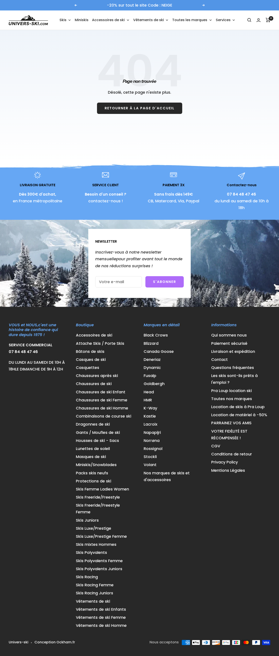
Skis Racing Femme (95, 585)
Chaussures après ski (97, 375)
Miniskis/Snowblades (96, 464)
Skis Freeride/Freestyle (98, 497)
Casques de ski (91, 359)
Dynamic (152, 367)
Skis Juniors (87, 520)
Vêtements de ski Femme (101, 617)
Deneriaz (152, 359)
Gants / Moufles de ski (98, 432)
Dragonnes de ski (93, 424)
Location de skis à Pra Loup (238, 406)
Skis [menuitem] (63, 19)
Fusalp (150, 375)
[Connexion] (258, 20)
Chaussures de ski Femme (101, 400)
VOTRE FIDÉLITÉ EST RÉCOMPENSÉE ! (229, 434)
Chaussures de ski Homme (102, 408)
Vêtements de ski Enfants (101, 609)
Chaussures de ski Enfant (100, 392)
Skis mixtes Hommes (96, 544)
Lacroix (150, 424)
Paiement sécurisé (229, 343)
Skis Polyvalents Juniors (99, 568)
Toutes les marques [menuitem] (189, 19)
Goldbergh (154, 383)
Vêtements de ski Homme (101, 625)
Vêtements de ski (93, 601)
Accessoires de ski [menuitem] (108, 19)
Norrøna (152, 440)
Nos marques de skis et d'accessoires (167, 476)
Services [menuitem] (223, 19)
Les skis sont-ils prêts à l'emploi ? (234, 379)
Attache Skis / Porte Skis (100, 343)
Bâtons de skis (90, 351)
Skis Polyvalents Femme (99, 560)
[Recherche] (249, 20)
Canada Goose (159, 351)
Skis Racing (87, 577)
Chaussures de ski (94, 383)
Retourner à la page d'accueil (140, 108)
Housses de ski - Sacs (97, 440)
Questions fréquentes (232, 367)
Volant (150, 464)
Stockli (150, 456)
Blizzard (151, 343)
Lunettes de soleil (93, 448)
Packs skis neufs (92, 473)
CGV (215, 446)
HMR (148, 400)
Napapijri (152, 432)
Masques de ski (91, 456)
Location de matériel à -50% (239, 415)
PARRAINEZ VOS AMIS (231, 423)
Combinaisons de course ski (103, 416)
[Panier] (268, 20)
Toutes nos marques (231, 398)
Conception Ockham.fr (54, 642)
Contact (219, 359)
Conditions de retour (231, 454)
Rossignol (153, 448)
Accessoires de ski (94, 335)
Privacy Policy (224, 462)
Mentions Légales (228, 470)
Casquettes (87, 367)
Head (149, 392)
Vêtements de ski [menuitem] (148, 19)
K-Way (150, 408)
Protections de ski (93, 481)
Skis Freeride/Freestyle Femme (98, 508)
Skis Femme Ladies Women (102, 489)
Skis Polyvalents (91, 552)
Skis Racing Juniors (94, 593)
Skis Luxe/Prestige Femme (101, 536)
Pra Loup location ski (231, 390)
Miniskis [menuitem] (81, 19)
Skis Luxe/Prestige (93, 528)
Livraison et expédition (233, 351)
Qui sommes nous (229, 335)
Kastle (150, 416)
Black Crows (156, 335)
